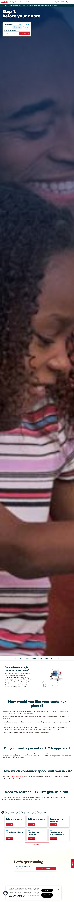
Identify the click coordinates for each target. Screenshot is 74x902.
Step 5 (40, 658)
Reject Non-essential (47, 895)
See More (36, 844)
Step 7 (52, 658)
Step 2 (21, 658)
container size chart (17, 776)
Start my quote (24, 33)
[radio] (8, 27)
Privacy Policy (12, 896)
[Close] (58, 889)
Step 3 (27, 658)
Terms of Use (21, 896)
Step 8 (58, 658)
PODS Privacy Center (18, 895)
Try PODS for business (24, 24)
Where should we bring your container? (24, 866)
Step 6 (46, 658)
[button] (5, 893)
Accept (47, 890)
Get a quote (46, 868)
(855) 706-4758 (35, 799)
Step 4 (34, 658)
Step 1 (15, 658)
